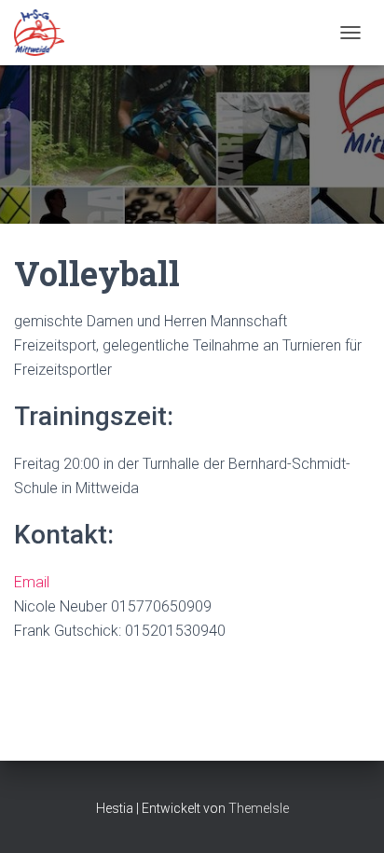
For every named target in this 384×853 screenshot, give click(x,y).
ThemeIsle (258, 808)
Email (31, 582)
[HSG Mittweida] (46, 32)
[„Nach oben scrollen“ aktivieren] (347, 815)
